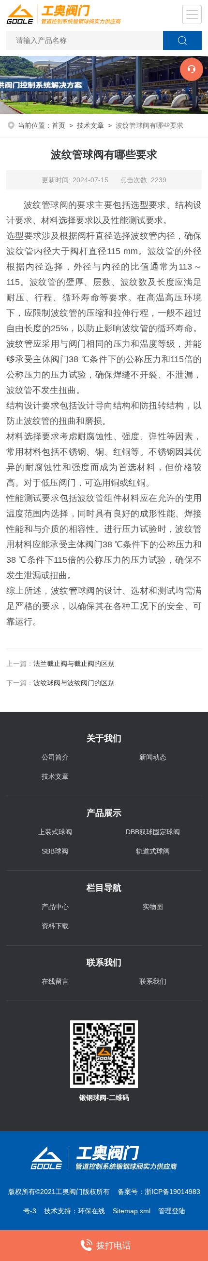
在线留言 (55, 981)
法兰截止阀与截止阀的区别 (74, 663)
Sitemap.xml (131, 1211)
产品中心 (55, 906)
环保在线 (91, 1211)
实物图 (153, 906)
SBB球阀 (55, 851)
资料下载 (55, 926)
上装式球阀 (55, 832)
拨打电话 (113, 1245)
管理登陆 (171, 1211)
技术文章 (90, 125)
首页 (58, 125)
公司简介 (55, 757)
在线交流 (191, 69)
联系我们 (152, 981)
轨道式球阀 (153, 851)
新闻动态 (152, 757)
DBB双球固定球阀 (153, 832)
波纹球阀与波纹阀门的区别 (74, 683)
